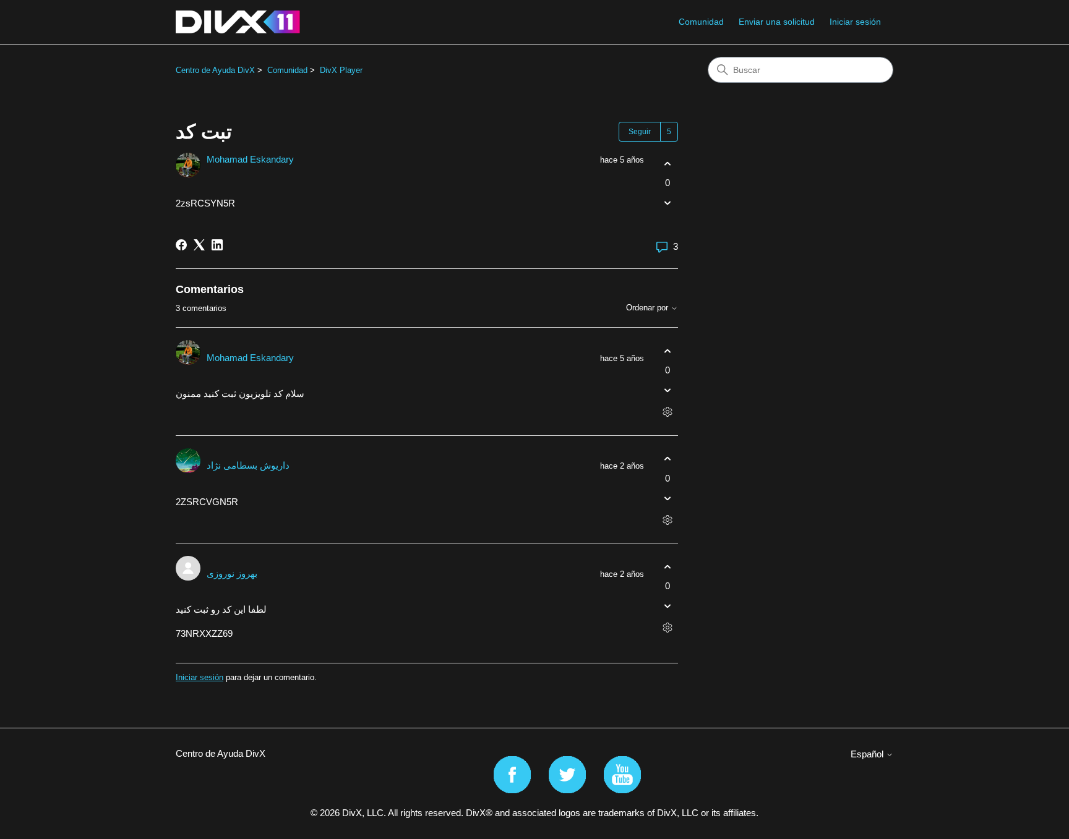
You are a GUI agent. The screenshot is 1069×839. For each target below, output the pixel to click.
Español (868, 754)
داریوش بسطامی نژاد (248, 465)
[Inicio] (238, 22)
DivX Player (341, 70)
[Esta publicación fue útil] (667, 163)
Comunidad (701, 22)
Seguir (640, 131)
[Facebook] (181, 244)
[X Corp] (199, 244)
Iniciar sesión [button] (855, 22)
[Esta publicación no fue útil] (667, 203)
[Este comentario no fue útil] (667, 390)
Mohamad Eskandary (250, 159)
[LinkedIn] (217, 244)
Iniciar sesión (199, 677)
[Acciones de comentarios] (667, 412)
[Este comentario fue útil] (667, 351)
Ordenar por (648, 308)
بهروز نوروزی (232, 573)
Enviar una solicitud (777, 22)
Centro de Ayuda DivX (215, 70)
